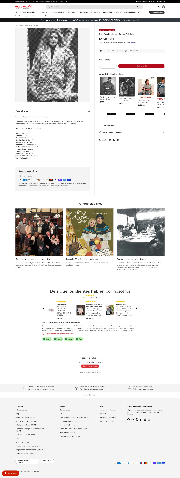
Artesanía (43, 12)
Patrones (71, 12)
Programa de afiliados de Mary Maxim (29, 450)
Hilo (16, 12)
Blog (17, 414)
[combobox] (94, 7)
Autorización (107, 12)
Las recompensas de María (25, 453)
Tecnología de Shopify (33, 471)
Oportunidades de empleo (25, 417)
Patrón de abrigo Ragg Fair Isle (29, 25)
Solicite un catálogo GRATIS (25, 425)
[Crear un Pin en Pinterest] (118, 140)
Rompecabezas (58, 12)
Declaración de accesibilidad (70, 436)
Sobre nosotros (21, 410)
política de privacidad (108, 417)
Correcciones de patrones (25, 435)
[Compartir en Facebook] (114, 140)
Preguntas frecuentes (68, 421)
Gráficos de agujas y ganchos (26, 421)
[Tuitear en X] (110, 140)
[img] (90, 295)
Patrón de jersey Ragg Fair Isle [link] (144, 101)
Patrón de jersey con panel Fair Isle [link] (107, 98)
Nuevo (118, 12)
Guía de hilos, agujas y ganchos (27, 446)
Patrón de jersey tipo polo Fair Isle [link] (126, 99)
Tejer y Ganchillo (29, 12)
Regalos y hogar (130, 12)
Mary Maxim (23, 471)
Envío (62, 414)
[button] (137, 7)
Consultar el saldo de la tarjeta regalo (74, 429)
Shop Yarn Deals (52, 1)
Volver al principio (90, 395)
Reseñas (103, 414)
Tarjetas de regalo (22, 16)
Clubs (140, 12)
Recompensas (50, 16)
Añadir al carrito (141, 66)
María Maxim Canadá (107, 410)
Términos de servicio (67, 432)
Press (17, 438)
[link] (108, 86)
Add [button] (111, 114)
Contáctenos (65, 410)
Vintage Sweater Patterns (90, 12)
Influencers (36, 16)
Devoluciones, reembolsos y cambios (74, 417)
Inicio (17, 25)
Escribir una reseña (90, 366)
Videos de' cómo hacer (68, 425)
